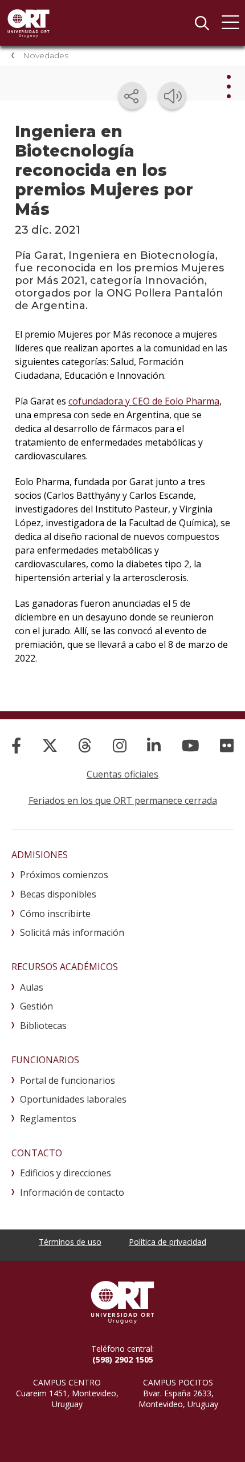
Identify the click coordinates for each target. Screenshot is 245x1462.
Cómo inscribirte (55, 913)
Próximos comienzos (64, 874)
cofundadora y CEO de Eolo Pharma (143, 401)
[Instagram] (119, 745)
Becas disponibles (58, 894)
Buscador (201, 23)
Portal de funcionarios (67, 1080)
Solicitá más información (72, 932)
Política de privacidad (167, 1241)
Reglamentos (48, 1118)
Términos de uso (70, 1241)
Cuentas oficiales (122, 774)
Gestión (36, 1006)
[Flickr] (227, 745)
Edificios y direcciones (65, 1173)
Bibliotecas (43, 1025)
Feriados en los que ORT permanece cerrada (122, 800)
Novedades (45, 55)
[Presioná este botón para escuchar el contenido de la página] (172, 96)
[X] (50, 745)
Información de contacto (72, 1192)
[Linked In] (154, 745)
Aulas (31, 987)
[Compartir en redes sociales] (132, 96)
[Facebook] (16, 745)
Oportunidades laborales (73, 1099)
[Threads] (85, 745)
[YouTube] (190, 745)
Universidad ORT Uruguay (28, 23)
